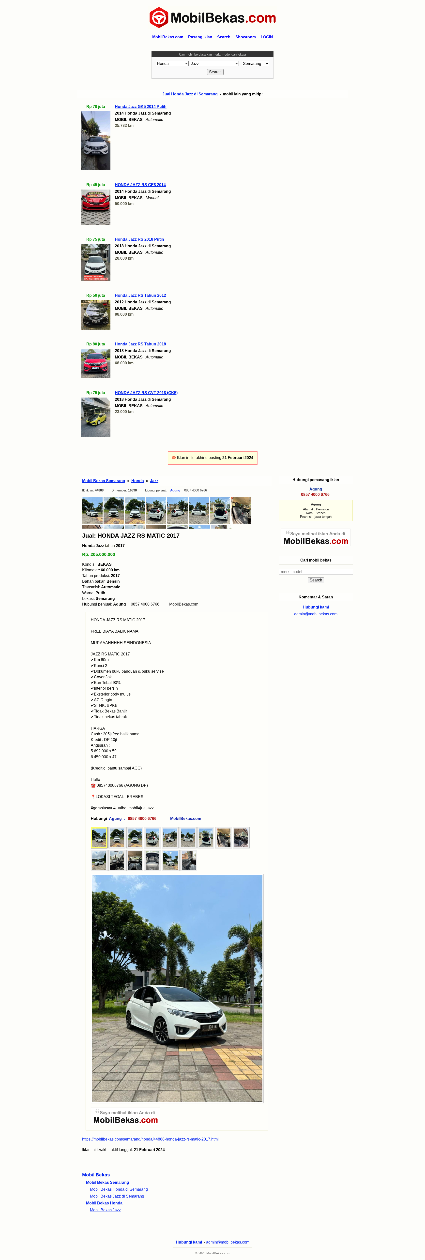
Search (223, 37)
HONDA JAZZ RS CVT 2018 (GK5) (146, 393)
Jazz (154, 481)
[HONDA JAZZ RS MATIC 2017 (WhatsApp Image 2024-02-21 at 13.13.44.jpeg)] (135, 510)
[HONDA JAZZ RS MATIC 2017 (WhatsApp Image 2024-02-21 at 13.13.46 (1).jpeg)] (177, 510)
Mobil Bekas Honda (104, 1203)
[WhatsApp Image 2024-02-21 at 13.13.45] (116, 847)
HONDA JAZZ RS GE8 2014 (140, 185)
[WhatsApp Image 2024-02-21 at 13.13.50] (171, 870)
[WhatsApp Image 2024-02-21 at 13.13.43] (99, 847)
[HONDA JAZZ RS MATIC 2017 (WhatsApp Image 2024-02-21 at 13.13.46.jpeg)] (199, 510)
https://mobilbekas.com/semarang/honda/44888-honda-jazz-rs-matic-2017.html (150, 1139)
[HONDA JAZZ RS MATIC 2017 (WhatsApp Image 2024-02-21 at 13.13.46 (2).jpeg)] (156, 510)
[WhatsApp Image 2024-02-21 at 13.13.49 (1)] (152, 870)
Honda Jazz (93, 546)
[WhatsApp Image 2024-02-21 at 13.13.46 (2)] (152, 847)
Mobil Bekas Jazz (105, 1210)
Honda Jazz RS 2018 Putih (139, 239)
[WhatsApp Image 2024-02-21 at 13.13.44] (134, 847)
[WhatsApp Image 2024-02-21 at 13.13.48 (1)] (116, 870)
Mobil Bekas (96, 1174)
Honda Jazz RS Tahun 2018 (140, 344)
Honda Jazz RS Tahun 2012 (140, 295)
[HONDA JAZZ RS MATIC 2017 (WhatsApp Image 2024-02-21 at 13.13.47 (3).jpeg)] (241, 510)
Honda (137, 481)
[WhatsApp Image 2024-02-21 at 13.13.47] (99, 870)
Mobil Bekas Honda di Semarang (119, 1189)
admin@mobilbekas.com (315, 614)
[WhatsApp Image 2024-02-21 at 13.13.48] (134, 870)
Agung (175, 490)
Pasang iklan (200, 37)
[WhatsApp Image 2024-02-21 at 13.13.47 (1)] (205, 847)
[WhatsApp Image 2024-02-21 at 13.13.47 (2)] (241, 847)
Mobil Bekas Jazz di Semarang (117, 1196)
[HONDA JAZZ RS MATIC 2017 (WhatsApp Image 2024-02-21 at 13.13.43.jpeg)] (92, 510)
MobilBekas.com (183, 604)
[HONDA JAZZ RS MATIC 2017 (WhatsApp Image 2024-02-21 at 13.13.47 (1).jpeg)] (220, 510)
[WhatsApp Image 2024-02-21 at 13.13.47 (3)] (223, 847)
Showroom (245, 37)
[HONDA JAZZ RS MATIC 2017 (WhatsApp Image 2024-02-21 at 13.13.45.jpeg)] (114, 510)
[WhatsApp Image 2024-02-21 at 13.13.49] (189, 870)
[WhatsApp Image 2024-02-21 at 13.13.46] (188, 847)
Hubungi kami (316, 607)
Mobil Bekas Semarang (107, 1182)
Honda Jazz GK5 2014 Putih (141, 106)
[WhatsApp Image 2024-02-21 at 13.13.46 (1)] (170, 847)
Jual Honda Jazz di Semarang (190, 94)
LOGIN (267, 37)
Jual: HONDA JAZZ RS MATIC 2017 (131, 535)
